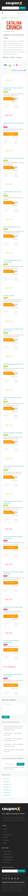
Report (16, 107)
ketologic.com (6, 792)
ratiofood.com (6, 781)
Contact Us (5, 837)
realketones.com (7, 789)
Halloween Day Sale (7, 851)
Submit (5, 717)
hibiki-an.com (6, 778)
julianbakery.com (7, 784)
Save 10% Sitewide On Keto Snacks (13, 433)
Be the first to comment (17, 70)
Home (3, 17)
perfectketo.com (7, 795)
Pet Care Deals (6, 862)
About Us (5, 829)
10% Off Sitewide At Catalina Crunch (13, 364)
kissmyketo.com (7, 787)
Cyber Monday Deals (7, 859)
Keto (6, 17)
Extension (5, 843)
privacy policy (10, 769)
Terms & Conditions (7, 834)
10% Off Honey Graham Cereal (11, 227)
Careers (5, 832)
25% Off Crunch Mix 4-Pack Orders (13, 607)
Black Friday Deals (7, 854)
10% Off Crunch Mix (8, 295)
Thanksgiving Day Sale (8, 857)
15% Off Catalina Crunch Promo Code (13, 158)
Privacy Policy (6, 840)
